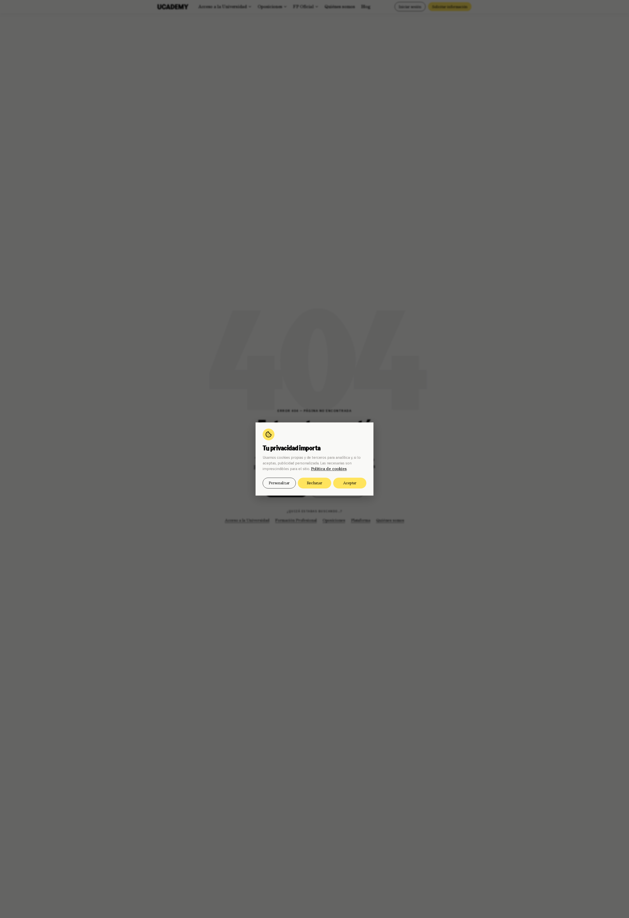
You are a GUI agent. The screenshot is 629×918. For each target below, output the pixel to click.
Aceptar (349, 483)
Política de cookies (329, 468)
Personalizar (279, 483)
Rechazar (314, 483)
